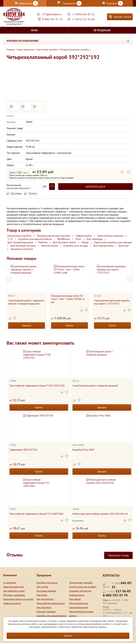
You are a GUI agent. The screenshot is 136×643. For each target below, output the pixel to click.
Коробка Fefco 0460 (83, 449)
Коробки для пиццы (46, 582)
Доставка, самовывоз (14, 594)
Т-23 (10, 239)
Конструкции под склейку (82, 586)
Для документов (44, 599)
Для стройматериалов (20, 242)
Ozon (78, 239)
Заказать (26, 325)
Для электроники (103, 245)
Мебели (42, 242)
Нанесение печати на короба (18, 599)
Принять (68, 635)
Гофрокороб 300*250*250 (23, 449)
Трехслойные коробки (110, 235)
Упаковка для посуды (80, 590)
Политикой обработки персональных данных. (83, 626)
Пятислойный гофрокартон (50, 603)
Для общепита (43, 607)
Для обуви (41, 594)
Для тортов (42, 586)
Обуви (85, 242)
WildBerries (63, 239)
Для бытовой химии (64, 242)
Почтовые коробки (46, 590)
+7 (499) (122, 585)
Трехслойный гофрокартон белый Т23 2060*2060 (36, 513)
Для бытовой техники (23, 245)
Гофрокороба (84, 235)
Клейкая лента (76, 594)
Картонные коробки (19, 235)
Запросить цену (95, 186)
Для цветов (75, 599)
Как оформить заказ (14, 590)
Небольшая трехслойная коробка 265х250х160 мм (100, 513)
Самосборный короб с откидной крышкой (95, 385)
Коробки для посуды (75, 245)
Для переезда (95, 239)
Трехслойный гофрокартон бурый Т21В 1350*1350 (37, 385)
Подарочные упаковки (81, 582)
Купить (69, 325)
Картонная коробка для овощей (113, 242)
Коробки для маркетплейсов (35, 239)
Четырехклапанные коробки (53, 235)
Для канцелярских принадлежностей (78, 605)
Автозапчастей (49, 245)
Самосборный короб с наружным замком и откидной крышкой (26, 302)
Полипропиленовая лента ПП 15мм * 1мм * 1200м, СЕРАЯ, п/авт (68, 299)
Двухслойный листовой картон (81, 613)
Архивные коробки (21, 249)
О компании (9, 582)
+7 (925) (118, 592)
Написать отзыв (118, 555)
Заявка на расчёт (12, 603)
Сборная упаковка (46, 611)
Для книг (124, 245)
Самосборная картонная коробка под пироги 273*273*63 (112, 302)
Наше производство (13, 586)
